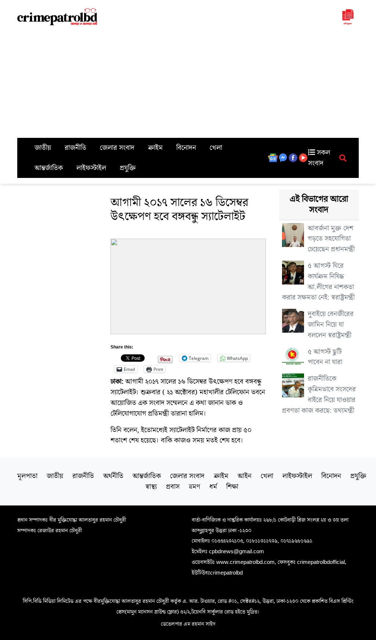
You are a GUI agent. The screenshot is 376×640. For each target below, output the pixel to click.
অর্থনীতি (113, 476)
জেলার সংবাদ (117, 148)
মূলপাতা (27, 476)
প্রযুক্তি (128, 168)
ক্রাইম (155, 148)
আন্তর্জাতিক (49, 168)
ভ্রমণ (194, 487)
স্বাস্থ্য (151, 487)
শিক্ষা (232, 487)
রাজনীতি (75, 148)
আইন (245, 476)
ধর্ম (213, 487)
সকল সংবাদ (319, 157)
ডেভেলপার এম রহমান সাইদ (188, 624)
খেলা (216, 148)
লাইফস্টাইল (91, 168)
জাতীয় (43, 148)
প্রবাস (173, 487)
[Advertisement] (188, 82)
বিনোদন (186, 148)
